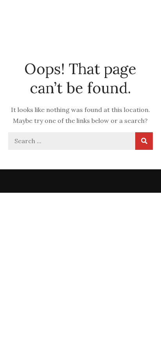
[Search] (144, 141)
